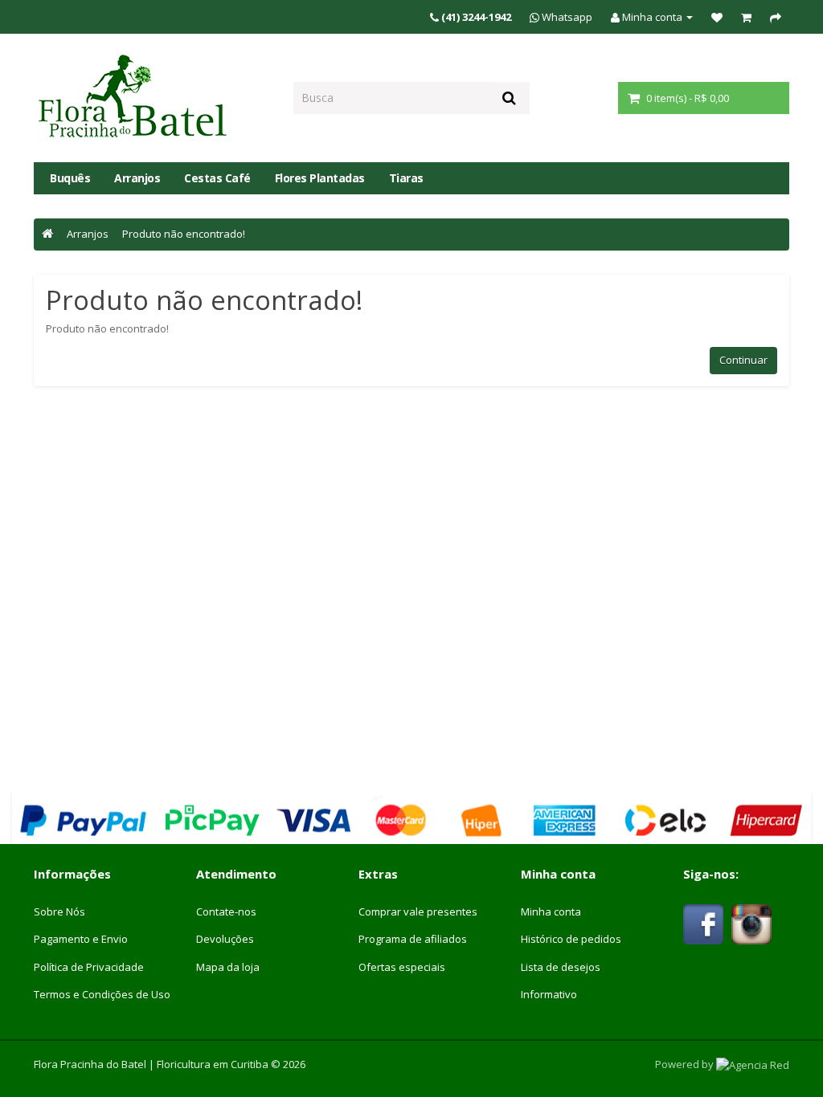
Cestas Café (217, 178)
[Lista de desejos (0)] (717, 17)
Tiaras (406, 178)
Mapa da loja (228, 967)
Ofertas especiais (401, 967)
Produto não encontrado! (183, 233)
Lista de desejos (560, 967)
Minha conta (551, 911)
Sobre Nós (59, 911)
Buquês (70, 178)
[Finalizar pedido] (775, 17)
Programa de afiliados (412, 939)
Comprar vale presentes (417, 911)
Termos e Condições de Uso (102, 994)
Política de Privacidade (89, 967)
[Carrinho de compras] (746, 17)
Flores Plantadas (320, 178)
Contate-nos (226, 911)
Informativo (549, 994)
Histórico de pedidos (571, 939)
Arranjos (137, 178)
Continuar (743, 360)
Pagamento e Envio (81, 939)
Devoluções (225, 939)
